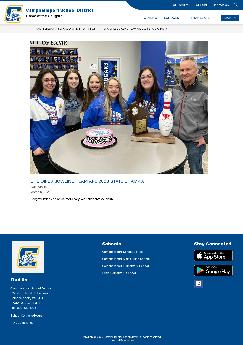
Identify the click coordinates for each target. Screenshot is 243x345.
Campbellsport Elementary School (125, 266)
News (92, 28)
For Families (180, 5)
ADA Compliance (21, 322)
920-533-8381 (30, 303)
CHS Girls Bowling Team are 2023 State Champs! (136, 28)
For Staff (200, 5)
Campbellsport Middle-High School (126, 259)
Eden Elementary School (119, 273)
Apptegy (129, 339)
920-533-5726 (26, 308)
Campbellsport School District (58, 28)
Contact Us (221, 5)
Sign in (230, 18)
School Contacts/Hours (26, 315)
